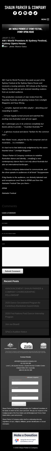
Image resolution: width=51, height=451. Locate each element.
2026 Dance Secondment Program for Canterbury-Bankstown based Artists (22, 304)
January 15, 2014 (8, 38)
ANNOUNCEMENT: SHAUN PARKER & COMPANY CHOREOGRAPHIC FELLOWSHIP (24, 291)
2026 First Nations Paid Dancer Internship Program (24, 315)
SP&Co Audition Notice (16, 332)
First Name (15, 388)
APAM (4, 188)
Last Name (15, 395)
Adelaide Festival (9, 193)
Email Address (16, 380)
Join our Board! (12, 324)
